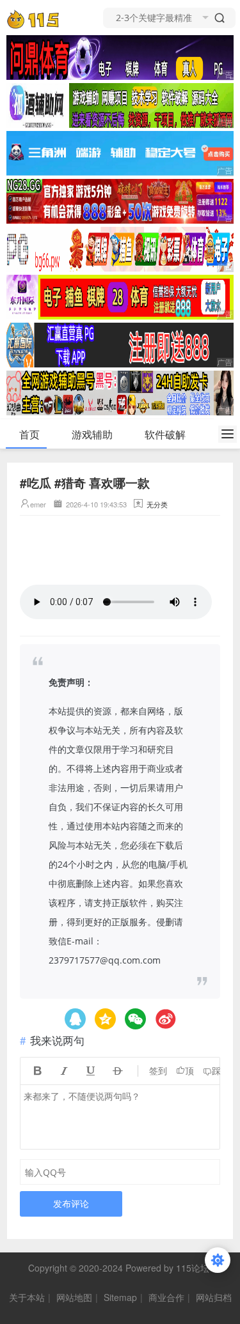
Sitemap (120, 1297)
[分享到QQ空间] (75, 1018)
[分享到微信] (135, 1018)
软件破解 (165, 434)
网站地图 (74, 1297)
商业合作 (166, 1297)
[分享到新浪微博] (165, 1018)
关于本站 (27, 1297)
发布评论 (71, 1203)
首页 (29, 434)
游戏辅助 (92, 434)
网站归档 (214, 1297)
